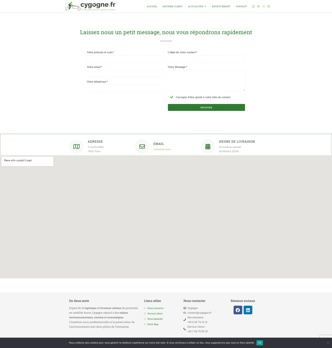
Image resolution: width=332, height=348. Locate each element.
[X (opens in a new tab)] (253, 6)
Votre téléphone (97, 81)
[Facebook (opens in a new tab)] (258, 6)
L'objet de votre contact (182, 52)
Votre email (94, 66)
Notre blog (152, 324)
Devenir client (155, 313)
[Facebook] (238, 310)
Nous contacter (155, 308)
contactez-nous (162, 149)
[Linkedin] (248, 310)
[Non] (327, 343)
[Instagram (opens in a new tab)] (263, 6)
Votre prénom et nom (100, 52)
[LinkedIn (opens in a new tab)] (268, 6)
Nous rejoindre (155, 318)
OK (259, 342)
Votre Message (177, 66)
